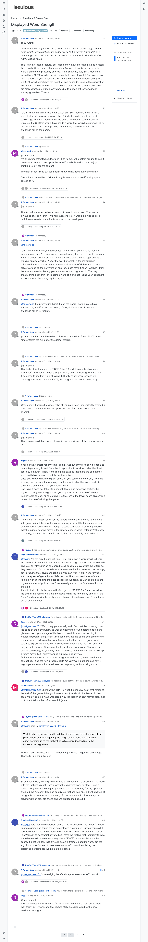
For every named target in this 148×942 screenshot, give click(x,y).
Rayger (24, 460)
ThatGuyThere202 (29, 554)
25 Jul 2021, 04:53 (51, 240)
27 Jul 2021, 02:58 (51, 400)
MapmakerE (26, 685)
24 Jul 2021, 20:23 (48, 151)
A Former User (27, 38)
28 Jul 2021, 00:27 (49, 685)
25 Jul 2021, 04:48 (51, 202)
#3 (104, 151)
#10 (103, 433)
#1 (104, 38)
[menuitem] (144, 3)
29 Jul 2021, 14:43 (51, 870)
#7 (104, 332)
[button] (3, 932)
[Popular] (3, 20)
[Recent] (3, 9)
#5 (104, 240)
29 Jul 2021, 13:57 (55, 820)
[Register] (144, 9)
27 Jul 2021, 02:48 (51, 361)
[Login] (144, 3)
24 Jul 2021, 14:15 (51, 108)
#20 (103, 896)
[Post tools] (103, 100)
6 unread (121, 90)
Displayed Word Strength (52, 726)
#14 (103, 622)
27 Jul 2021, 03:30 (51, 433)
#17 (103, 777)
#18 (103, 820)
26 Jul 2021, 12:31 (51, 332)
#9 (104, 400)
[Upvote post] (92, 100)
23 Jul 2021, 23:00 (51, 38)
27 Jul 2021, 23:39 (45, 622)
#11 (104, 460)
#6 (104, 299)
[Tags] (3, 15)
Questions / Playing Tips (36, 31)
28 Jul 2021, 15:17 (51, 721)
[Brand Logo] (24, 6)
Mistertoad (26, 151)
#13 (103, 554)
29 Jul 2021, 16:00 (45, 896)
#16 (103, 721)
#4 (104, 202)
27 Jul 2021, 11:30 (51, 515)
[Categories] (3, 3)
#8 (104, 361)
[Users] (3, 26)
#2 (104, 108)
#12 (103, 515)
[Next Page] (84, 935)
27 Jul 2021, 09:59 (45, 460)
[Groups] (3, 32)
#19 (103, 870)
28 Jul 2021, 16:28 (51, 777)
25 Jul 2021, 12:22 (51, 299)
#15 (103, 685)
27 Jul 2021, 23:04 (55, 554)
